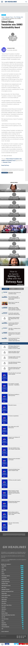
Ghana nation (4, 593)
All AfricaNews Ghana (6, 595)
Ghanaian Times (9, 17)
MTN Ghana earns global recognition (14, 480)
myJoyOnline (4, 577)
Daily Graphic (4, 599)
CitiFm (3, 567)
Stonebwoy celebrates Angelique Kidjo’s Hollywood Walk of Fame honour (13, 318)
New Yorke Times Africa (6, 605)
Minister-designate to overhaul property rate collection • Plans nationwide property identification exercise (14, 492)
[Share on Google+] (25, 644)
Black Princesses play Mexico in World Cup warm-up (13, 395)
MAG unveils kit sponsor (12, 405)
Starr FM (3, 616)
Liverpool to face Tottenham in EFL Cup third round (14, 438)
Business (10, 172)
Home (2, 17)
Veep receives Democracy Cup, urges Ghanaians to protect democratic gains (14, 368)
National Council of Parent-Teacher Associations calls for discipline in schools (14, 334)
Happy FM (4, 622)
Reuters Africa (4, 597)
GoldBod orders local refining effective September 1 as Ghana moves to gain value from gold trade (14, 308)
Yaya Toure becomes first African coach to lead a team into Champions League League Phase (14, 339)
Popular (6, 288)
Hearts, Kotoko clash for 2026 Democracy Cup (13, 427)
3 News (3, 573)
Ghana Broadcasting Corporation (8, 614)
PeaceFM (4, 607)
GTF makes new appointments (13, 415)
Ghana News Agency (6, 575)
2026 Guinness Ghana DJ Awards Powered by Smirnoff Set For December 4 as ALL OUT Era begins (14, 347)
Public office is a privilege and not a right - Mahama (14, 329)
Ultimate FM (4, 601)
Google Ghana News (6, 581)
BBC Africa (4, 587)
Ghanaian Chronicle (5, 589)
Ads (2, 628)
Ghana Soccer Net (5, 579)
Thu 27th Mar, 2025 (18, 17)
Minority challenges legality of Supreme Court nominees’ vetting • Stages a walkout (14, 513)
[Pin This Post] (21, 644)
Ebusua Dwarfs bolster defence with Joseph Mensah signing (14, 293)
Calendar (20, 288)
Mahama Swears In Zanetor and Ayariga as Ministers (13, 303)
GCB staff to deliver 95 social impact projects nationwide (14, 373)
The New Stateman (5, 626)
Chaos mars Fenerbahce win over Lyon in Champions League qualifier (14, 448)
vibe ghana (4, 603)
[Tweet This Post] (16, 644)
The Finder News (5, 618)
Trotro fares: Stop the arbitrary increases (13, 523)
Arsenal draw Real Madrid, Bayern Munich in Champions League (14, 470)
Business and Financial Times (7, 591)
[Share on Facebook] (7, 644)
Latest (13, 288)
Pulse (3, 571)
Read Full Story (5, 165)
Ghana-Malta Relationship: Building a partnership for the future (14, 363)
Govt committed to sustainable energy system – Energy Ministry (13, 384)
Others (3, 620)
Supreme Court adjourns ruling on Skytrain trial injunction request (14, 352)
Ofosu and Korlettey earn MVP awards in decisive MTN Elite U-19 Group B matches (14, 298)
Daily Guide (4, 569)
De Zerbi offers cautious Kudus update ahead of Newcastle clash (14, 314)
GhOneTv (3, 611)
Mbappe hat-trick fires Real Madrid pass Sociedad (14, 459)
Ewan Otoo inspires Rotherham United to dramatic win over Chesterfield (13, 324)
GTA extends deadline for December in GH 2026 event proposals (14, 357)
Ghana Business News (6, 585)
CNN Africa (4, 609)
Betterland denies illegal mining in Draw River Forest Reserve (14, 502)
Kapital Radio (4, 624)
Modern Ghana (5, 613)
